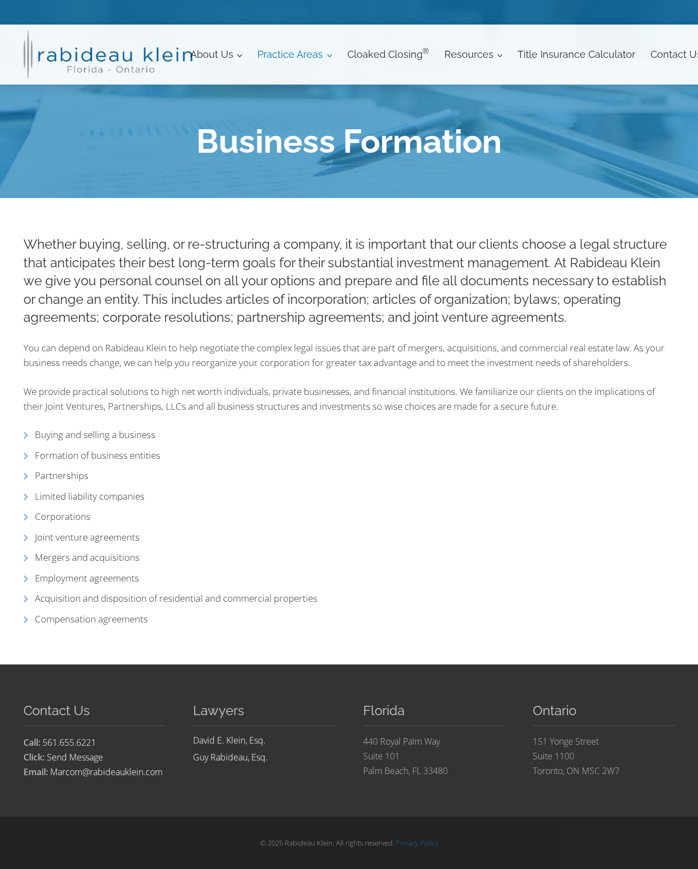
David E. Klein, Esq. (229, 741)
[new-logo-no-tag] (108, 54)
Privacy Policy (417, 843)
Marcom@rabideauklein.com (106, 772)
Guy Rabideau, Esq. (230, 757)
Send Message (75, 757)
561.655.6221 (69, 742)
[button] (237, 55)
